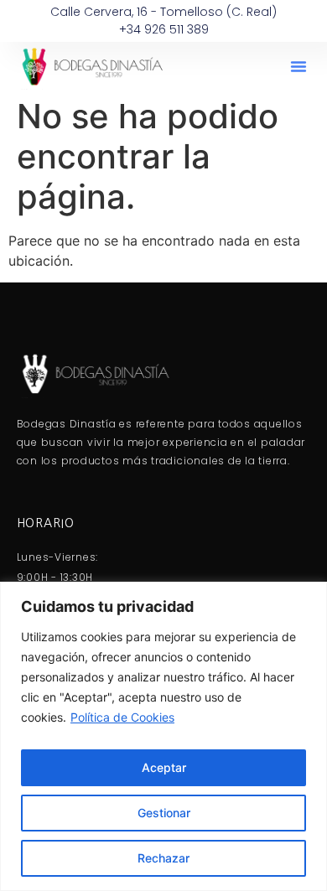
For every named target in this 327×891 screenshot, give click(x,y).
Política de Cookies (122, 717)
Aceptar (164, 767)
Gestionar (164, 813)
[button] (298, 66)
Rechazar (163, 858)
